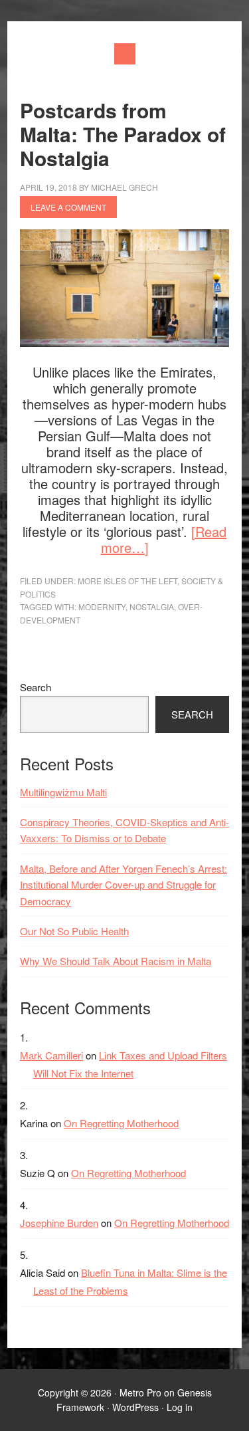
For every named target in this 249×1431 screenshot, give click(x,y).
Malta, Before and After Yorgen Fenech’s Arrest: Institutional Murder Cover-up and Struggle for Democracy (123, 884)
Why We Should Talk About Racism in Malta (115, 961)
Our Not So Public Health (74, 931)
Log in (180, 1407)
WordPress (135, 1407)
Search (35, 687)
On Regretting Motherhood (121, 1123)
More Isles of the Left (127, 580)
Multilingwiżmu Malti (63, 792)
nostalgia (151, 606)
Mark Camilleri (51, 1055)
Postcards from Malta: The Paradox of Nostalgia (123, 134)
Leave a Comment (68, 207)
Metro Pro (140, 1392)
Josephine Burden (59, 1223)
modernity (101, 606)
